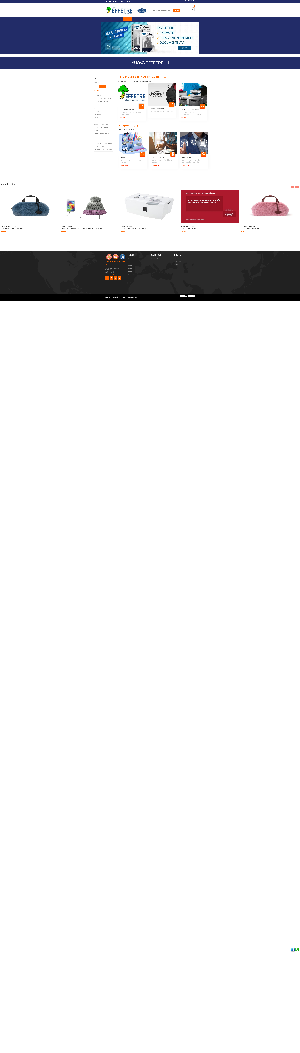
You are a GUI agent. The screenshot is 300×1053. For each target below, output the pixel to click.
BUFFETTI (152, 19)
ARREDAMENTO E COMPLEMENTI (103, 101)
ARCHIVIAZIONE (98, 95)
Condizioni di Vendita (133, 274)
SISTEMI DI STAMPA (99, 146)
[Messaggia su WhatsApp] (297, 949)
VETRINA (178, 19)
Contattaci (176, 264)
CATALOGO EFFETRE (139, 19)
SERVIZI (96, 140)
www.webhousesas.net (129, 296)
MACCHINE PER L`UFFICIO (101, 124)
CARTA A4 (188, 19)
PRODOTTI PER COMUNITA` (101, 127)
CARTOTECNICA (98, 111)
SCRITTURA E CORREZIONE (101, 133)
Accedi (130, 265)
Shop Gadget (154, 258)
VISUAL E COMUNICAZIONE (101, 153)
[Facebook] (293, 949)
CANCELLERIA (97, 105)
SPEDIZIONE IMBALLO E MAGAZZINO (103, 149)
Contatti (130, 271)
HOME (110, 19)
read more (123, 117)
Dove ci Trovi (131, 262)
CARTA (95, 108)
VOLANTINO (127, 19)
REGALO (96, 130)
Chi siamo (130, 258)
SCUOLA (96, 137)
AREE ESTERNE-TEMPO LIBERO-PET (103, 98)
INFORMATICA (97, 121)
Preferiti (130, 268)
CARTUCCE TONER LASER (166, 19)
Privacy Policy (177, 261)
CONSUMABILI (97, 114)
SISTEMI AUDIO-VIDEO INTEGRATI (103, 143)
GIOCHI (96, 117)
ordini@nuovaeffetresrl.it (111, 274)
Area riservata (131, 278)
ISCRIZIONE (118, 19)
